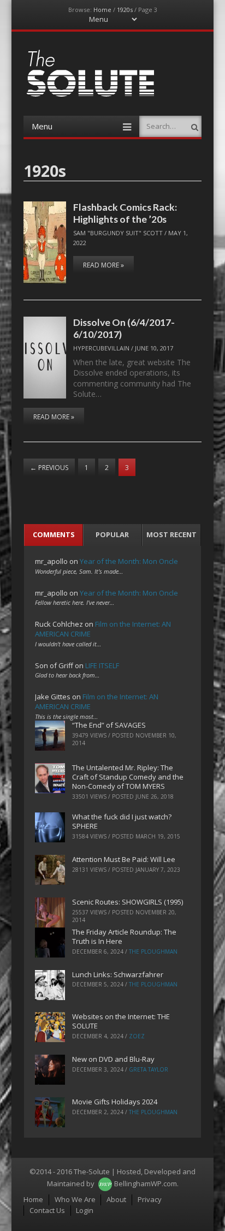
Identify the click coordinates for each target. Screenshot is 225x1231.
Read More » (103, 265)
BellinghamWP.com (145, 1183)
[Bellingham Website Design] (105, 1183)
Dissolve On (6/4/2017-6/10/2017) (124, 328)
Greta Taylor (148, 1069)
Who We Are (75, 1199)
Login (84, 1210)
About (116, 1199)
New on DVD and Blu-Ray (113, 1059)
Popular (112, 534)
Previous (49, 467)
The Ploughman (153, 951)
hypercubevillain (101, 348)
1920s (125, 9)
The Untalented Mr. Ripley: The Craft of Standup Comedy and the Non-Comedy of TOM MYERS (127, 777)
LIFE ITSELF (102, 665)
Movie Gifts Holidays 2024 (114, 1102)
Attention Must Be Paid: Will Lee (123, 859)
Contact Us (47, 1210)
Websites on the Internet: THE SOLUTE (121, 1021)
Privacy (150, 1199)
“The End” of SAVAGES (109, 725)
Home (102, 9)
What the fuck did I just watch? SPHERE (121, 821)
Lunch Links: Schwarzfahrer (117, 974)
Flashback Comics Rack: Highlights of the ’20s (125, 212)
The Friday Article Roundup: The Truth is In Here (124, 936)
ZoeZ (137, 1036)
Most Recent (171, 534)
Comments (54, 534)
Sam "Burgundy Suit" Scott (118, 233)
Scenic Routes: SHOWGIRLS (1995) (127, 902)
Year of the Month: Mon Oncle (129, 561)
